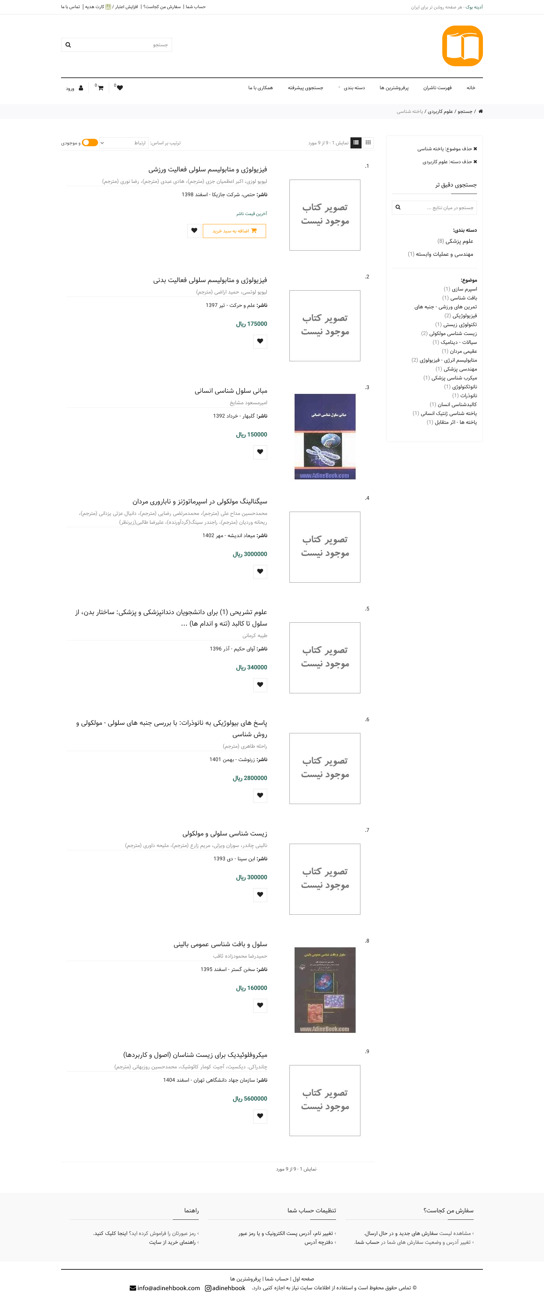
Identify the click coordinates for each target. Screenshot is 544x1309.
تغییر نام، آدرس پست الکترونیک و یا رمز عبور (285, 1233)
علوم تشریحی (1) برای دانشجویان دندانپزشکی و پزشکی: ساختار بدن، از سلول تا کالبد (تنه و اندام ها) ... (171, 617)
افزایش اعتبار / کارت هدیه (111, 7)
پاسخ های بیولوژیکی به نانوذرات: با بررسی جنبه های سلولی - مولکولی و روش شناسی (171, 728)
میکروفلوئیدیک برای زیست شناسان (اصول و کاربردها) (195, 1055)
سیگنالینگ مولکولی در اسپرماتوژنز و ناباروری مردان (199, 501)
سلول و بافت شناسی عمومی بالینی (220, 944)
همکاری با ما (260, 88)
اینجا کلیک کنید (110, 1233)
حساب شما (196, 6)
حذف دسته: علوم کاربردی (448, 162)
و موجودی (71, 143)
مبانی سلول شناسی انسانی (231, 390)
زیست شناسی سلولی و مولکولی (224, 833)
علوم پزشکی (455, 241)
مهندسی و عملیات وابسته (440, 254)
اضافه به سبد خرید (230, 231)
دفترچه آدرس (319, 1242)
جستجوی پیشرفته (305, 88)
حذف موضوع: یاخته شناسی (445, 149)
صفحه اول (303, 1279)
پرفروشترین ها (394, 88)
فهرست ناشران (437, 88)
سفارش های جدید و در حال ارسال (401, 1233)
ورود (70, 88)
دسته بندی (354, 88)
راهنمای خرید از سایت (172, 1242)
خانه (471, 88)
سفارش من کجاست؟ (162, 6)
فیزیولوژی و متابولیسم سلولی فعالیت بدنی (210, 280)
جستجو (465, 111)
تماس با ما (70, 6)
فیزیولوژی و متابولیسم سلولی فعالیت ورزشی (207, 169)
